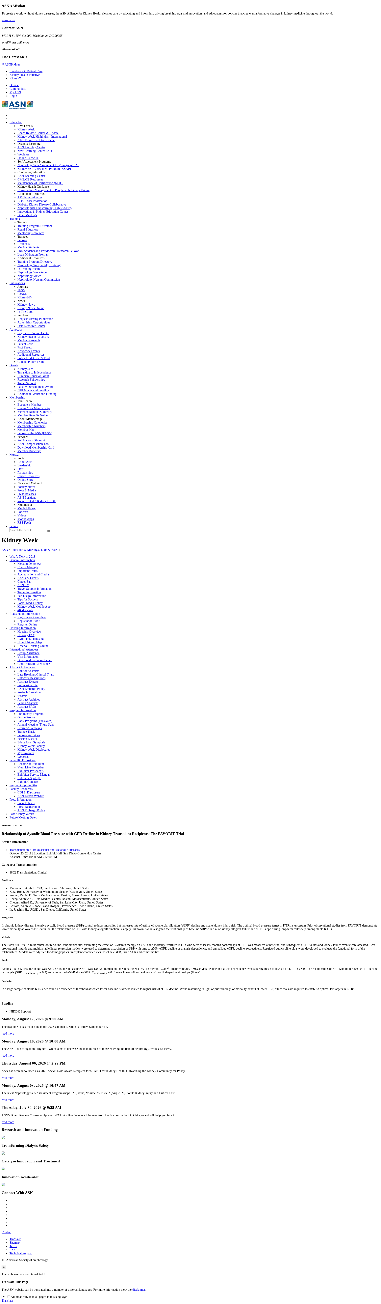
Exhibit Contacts (27, 781)
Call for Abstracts (28, 671)
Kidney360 (24, 297)
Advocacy (16, 329)
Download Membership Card (35, 447)
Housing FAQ (26, 635)
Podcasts (22, 511)
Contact (6, 1232)
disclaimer (138, 1289)
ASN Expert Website (30, 796)
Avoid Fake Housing (30, 638)
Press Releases (26, 494)
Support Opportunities (23, 785)
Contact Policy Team (30, 361)
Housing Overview (29, 631)
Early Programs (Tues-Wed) (34, 721)
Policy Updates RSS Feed (33, 358)
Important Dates (27, 570)
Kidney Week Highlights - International (42, 136)
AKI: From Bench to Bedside (36, 140)
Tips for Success (27, 599)
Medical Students (28, 247)
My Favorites (25, 753)
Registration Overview (31, 617)
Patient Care (25, 344)
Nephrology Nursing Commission (38, 279)
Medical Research (28, 340)
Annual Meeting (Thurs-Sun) (35, 724)
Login (13, 95)
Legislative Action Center (33, 333)
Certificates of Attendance (33, 663)
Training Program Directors (34, 226)
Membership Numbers (31, 426)
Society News (26, 486)
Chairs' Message (27, 567)
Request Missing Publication (35, 318)
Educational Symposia (31, 742)
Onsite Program (27, 717)
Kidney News (26, 304)
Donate (14, 85)
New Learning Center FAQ (34, 151)
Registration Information (25, 613)
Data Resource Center (31, 326)
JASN (21, 290)
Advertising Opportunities (33, 322)
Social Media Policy (30, 603)
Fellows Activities (28, 735)
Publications (17, 283)
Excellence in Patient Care (26, 71)
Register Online (27, 624)
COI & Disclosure (28, 792)
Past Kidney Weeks (22, 814)
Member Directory (29, 451)
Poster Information (29, 692)
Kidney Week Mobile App (34, 606)
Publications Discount (31, 440)
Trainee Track (26, 731)
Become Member (29, 404)
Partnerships (25, 472)
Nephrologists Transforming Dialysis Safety (44, 208)
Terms (13, 1246)
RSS (12, 1249)
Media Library (26, 508)
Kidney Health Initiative (25, 74)
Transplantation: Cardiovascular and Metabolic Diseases (45, 849)
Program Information (23, 710)
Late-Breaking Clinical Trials (35, 674)
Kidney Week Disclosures (33, 749)
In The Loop (25, 311)
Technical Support (21, 1253)
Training (15, 218)
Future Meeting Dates (23, 817)
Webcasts (23, 756)
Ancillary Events (27, 578)
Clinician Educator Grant (33, 376)
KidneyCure (25, 369)
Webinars (23, 154)
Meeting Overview (29, 563)
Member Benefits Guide (32, 415)
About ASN (25, 461)
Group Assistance (28, 653)
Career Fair (24, 581)
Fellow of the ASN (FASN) (34, 433)
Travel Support (26, 383)
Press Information (21, 799)
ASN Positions (26, 497)
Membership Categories (32, 422)
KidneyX (15, 78)
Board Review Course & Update (38, 133)
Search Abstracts (27, 703)
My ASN (15, 92)
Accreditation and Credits (33, 574)
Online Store (25, 479)
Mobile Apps (25, 519)
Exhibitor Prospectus (30, 771)
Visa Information (27, 656)
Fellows (22, 240)
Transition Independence (34, 372)
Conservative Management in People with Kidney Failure (53, 190)
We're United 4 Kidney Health (36, 501)
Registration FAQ (28, 621)
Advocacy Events (28, 351)
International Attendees (24, 649)
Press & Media (26, 490)
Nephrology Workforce (32, 272)
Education (16, 122)
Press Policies (26, 803)
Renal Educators (27, 229)
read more (8, 1033)
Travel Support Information (34, 588)
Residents (23, 243)
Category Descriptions (31, 678)
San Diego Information (31, 595)
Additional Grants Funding (37, 394)
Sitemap (15, 1242)
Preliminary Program (30, 713)
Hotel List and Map (29, 642)
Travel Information (29, 592)
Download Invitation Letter (34, 660)
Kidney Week (26, 129)
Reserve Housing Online (32, 646)
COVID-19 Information (32, 201)
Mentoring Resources (30, 233)
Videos (21, 515)
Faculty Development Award (35, 386)
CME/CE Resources (30, 179)
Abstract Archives (28, 699)
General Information (22, 560)
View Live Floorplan (30, 767)
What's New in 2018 (22, 556)
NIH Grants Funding (33, 390)
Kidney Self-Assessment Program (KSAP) (44, 168)
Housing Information (23, 628)
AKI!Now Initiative (29, 197)
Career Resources (28, 476)
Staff (20, 469)
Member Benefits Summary (34, 411)
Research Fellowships (31, 379)
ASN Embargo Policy (31, 688)
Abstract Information (23, 667)
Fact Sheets (24, 347)
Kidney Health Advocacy (33, 336)
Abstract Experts (27, 681)
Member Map (26, 429)
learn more (8, 20)
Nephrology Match (29, 276)
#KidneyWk (25, 610)
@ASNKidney (11, 64)
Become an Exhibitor (30, 763)
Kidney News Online (30, 308)
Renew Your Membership (33, 408)
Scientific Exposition (23, 760)
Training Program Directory (34, 261)
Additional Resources (30, 354)
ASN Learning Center (31, 147)
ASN (5, 549)
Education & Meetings (25, 549)
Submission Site (27, 685)
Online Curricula (27, 158)
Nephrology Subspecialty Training (39, 265)
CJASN (22, 293)
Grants (14, 365)
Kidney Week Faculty (31, 746)
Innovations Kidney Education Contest (43, 211)
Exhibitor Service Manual (33, 774)
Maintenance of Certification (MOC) (40, 183)
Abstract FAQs (26, 706)
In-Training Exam (28, 268)
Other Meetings (27, 215)
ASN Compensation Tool (33, 444)
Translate (15, 1239)
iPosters (22, 696)
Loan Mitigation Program (33, 254)
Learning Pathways (29, 728)
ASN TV (23, 585)
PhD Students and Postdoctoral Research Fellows (48, 251)
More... (14, 454)
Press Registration (28, 806)
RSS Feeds (24, 522)
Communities (18, 88)
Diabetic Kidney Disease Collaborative (41, 204)
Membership (17, 397)
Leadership (24, 465)
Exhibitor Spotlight (29, 778)
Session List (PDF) (29, 738)
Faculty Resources (21, 789)
